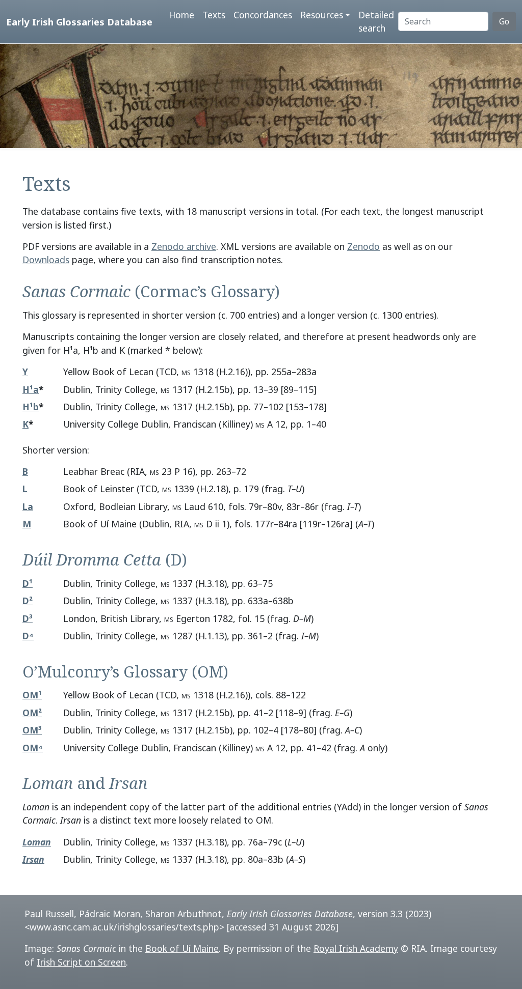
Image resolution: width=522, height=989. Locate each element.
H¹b (30, 407)
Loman (36, 842)
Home (181, 15)
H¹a (30, 389)
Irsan (33, 859)
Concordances (262, 15)
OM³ (32, 730)
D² (27, 601)
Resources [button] (321, 15)
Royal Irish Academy (356, 948)
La (27, 506)
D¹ (27, 583)
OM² (32, 713)
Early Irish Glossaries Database (79, 21)
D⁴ (28, 636)
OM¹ (32, 695)
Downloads (45, 259)
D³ (27, 618)
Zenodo (363, 246)
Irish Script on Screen (81, 962)
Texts (213, 15)
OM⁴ (32, 748)
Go (504, 21)
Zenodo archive (183, 246)
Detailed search (376, 21)
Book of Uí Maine (182, 948)
